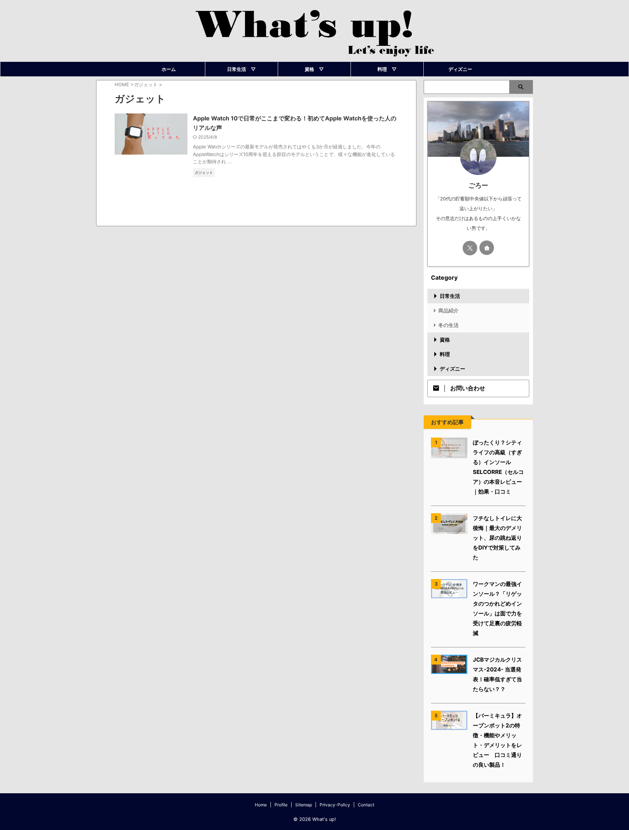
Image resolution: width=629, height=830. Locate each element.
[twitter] (470, 248)
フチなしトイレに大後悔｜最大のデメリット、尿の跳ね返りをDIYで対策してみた (497, 538)
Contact (366, 804)
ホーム (169, 69)
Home (261, 804)
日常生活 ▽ (241, 69)
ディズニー (460, 69)
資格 (445, 339)
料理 (445, 354)
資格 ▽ (314, 69)
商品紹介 (448, 310)
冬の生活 (448, 325)
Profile (281, 804)
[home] (486, 247)
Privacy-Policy (335, 804)
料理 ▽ (387, 69)
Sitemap (303, 804)
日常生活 (450, 296)
